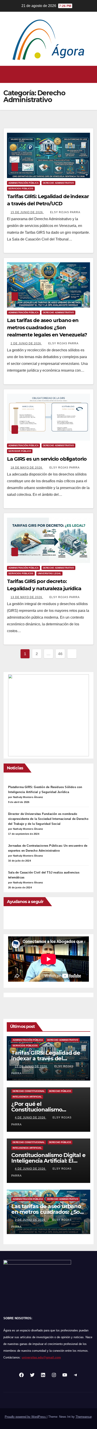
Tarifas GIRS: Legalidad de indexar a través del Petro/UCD (45, 1058)
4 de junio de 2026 (30, 1117)
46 (60, 654)
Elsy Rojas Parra (65, 212)
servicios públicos (20, 188)
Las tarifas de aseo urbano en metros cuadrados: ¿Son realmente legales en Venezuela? (47, 327)
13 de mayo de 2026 (27, 597)
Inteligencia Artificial (27, 1096)
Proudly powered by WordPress (26, 1416)
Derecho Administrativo (58, 183)
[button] (47, 74)
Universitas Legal (49, 573)
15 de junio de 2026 (27, 212)
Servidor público (19, 451)
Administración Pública (23, 183)
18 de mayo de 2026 (27, 467)
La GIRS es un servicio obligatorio (47, 459)
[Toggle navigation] (90, 74)
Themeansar (84, 1416)
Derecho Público (60, 1091)
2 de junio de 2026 (26, 343)
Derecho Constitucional (29, 1091)
